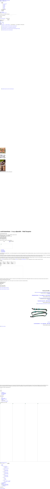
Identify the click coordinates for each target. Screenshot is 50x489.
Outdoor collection (6, 470)
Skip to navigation (2, 0)
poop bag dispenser (23, 259)
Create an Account (4, 12)
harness (16, 259)
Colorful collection (7, 24)
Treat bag (5, 467)
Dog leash (3, 24)
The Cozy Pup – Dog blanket (7, 481)
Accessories (4, 8)
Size (4, 241)
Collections (4, 6)
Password (2, 15)
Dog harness (4, 4)
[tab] (2, 249)
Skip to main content (7, 0)
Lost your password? (2, 18)
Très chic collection (6, 476)
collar (3, 259)
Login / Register (4, 485)
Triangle (5, 479)
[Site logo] (1, 23)
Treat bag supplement (7, 468)
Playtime (4, 7)
